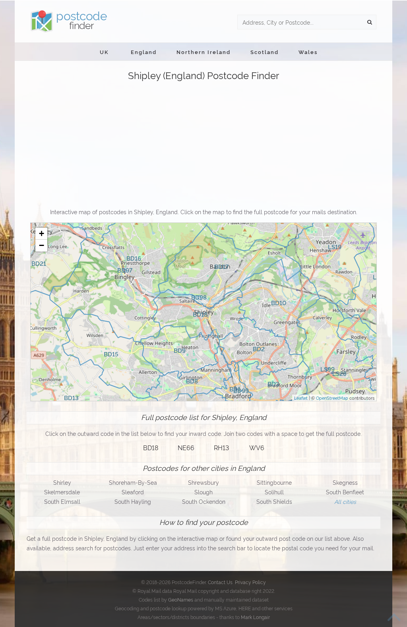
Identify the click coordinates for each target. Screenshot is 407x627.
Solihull (274, 491)
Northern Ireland (203, 51)
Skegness (345, 482)
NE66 (186, 447)
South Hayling (132, 501)
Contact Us (220, 582)
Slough (203, 491)
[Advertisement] (203, 145)
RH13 (221, 447)
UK (104, 51)
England (144, 51)
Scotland (264, 51)
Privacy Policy (250, 582)
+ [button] (41, 233)
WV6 (256, 447)
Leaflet (301, 398)
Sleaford (133, 491)
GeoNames (180, 599)
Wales (308, 51)
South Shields (274, 501)
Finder (81, 19)
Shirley (62, 482)
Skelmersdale (62, 491)
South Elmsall (62, 501)
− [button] (41, 245)
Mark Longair (255, 616)
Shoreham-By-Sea (133, 482)
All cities (345, 501)
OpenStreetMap (332, 398)
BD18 (150, 447)
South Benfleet (345, 491)
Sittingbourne (274, 482)
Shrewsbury (203, 482)
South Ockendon (203, 501)
